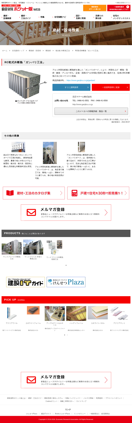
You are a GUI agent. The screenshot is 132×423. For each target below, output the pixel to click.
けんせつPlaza (31, 414)
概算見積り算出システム (53, 398)
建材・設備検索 (7, 17)
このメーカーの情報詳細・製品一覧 (91, 111)
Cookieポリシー (51, 401)
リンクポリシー (80, 414)
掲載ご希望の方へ (67, 401)
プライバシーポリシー (113, 398)
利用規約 (99, 398)
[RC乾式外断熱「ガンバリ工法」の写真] (26, 102)
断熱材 (48, 51)
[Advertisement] (66, 352)
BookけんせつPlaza (62, 414)
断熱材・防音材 (35, 51)
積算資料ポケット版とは (16, 398)
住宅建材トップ (18, 51)
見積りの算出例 (99, 17)
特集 (42, 17)
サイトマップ (81, 401)
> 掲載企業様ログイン (122, 3)
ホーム (4, 51)
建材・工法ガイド (26, 17)
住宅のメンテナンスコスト (121, 17)
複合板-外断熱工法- (63, 51)
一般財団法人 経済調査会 (100, 414)
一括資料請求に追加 (110, 87)
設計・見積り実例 (81, 17)
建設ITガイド (46, 414)
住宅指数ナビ (60, 17)
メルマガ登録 (88, 398)
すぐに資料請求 (71, 87)
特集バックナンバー (73, 398)
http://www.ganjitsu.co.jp (82, 104)
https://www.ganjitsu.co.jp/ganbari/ (81, 80)
